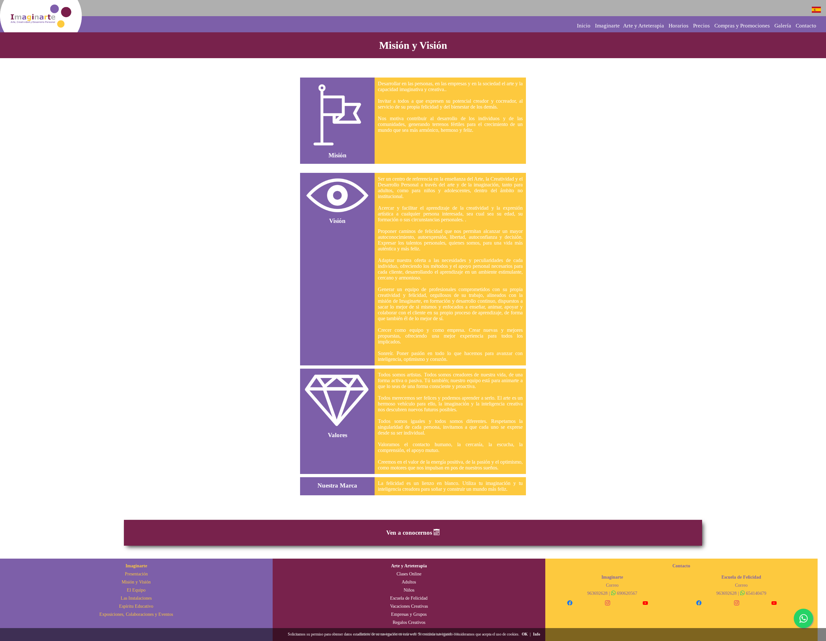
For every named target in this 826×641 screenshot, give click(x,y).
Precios (701, 26)
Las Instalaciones (136, 598)
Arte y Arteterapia (643, 26)
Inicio (583, 26)
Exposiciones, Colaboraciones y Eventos (136, 614)
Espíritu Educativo (136, 606)
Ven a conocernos (410, 532)
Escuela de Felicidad (409, 598)
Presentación (136, 573)
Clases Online (409, 573)
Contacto (806, 26)
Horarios (679, 26)
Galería (782, 26)
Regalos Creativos (409, 622)
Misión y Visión (136, 581)
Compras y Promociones (742, 26)
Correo (612, 585)
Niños (409, 590)
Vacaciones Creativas (409, 606)
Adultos (409, 581)
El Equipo (136, 590)
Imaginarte (607, 26)
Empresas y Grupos (409, 614)
